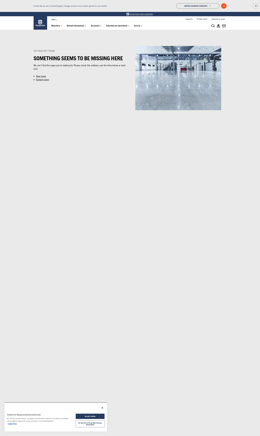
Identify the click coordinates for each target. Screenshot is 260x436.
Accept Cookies (90, 416)
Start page (41, 76)
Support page (42, 79)
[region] (55, 417)
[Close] (102, 408)
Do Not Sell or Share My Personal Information (90, 424)
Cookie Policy (12, 424)
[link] (139, 14)
